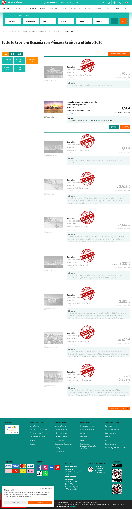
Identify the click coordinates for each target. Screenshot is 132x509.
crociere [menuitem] (42, 9)
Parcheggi (58, 448)
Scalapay (108, 437)
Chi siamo (83, 433)
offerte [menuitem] (17, 9)
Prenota (125, 127)
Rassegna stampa (110, 444)
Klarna (107, 440)
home (3, 32)
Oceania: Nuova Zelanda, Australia (82, 102)
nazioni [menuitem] (98, 9)
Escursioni (33, 444)
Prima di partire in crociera (38, 430)
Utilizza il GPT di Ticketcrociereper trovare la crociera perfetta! (99, 469)
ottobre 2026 (32, 61)
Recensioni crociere (111, 426)
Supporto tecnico (60, 426)
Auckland (78, 110)
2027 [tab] (12, 54)
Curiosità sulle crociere (37, 426)
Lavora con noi (59, 451)
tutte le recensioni (12, 433)
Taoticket (73, 506)
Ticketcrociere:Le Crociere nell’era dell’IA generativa (88, 446)
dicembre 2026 (20, 69)
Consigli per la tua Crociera (38, 433)
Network (82, 440)
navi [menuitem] (64, 9)
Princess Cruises (14, 32)
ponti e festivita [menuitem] (121, 9)
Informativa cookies (61, 437)
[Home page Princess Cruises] (71, 113)
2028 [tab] (19, 54)
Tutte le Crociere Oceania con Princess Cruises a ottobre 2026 (42, 32)
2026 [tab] (5, 54)
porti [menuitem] (108, 9)
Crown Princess (72, 105)
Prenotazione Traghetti (87, 426)
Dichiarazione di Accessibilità (64, 444)
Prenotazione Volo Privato (88, 430)
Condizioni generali (61, 430)
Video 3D (32, 440)
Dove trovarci (84, 437)
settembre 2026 (19, 61)
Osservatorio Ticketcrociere (113, 430)
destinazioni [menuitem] (75, 9)
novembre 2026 (7, 69)
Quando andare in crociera (38, 437)
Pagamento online (111, 433)
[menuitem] (103, 2)
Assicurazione (59, 440)
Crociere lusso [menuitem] (30, 9)
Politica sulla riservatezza (45, 488)
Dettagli (114, 127)
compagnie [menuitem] (53, 9)
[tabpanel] (20, 65)
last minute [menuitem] (7, 9)
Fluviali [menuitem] (87, 9)
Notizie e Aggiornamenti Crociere (115, 448)
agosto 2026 (7, 60)
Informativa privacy (61, 433)
